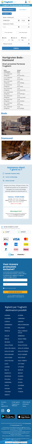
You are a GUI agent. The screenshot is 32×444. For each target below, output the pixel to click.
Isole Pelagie (9, 360)
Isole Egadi (8, 357)
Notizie (24, 406)
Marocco (8, 373)
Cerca (16, 48)
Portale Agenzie (16, 402)
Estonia (7, 328)
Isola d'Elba (9, 345)
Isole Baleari (9, 354)
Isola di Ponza (23, 351)
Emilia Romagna (23, 325)
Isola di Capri (9, 351)
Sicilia (7, 385)
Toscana (8, 392)
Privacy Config (9, 442)
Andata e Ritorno (8, 9)
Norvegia (8, 376)
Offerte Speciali (26, 402)
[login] (26, 2)
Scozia (20, 382)
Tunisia (20, 392)
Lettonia (21, 364)
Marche (20, 370)
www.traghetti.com (8, 2)
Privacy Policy (28, 423)
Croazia (20, 321)
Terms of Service (19, 296)
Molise (20, 373)
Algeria (20, 315)
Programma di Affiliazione (15, 404)
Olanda (20, 376)
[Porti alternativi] (3, 32)
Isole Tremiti (22, 360)
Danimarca (8, 325)
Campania (21, 318)
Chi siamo (3, 402)
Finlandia (21, 328)
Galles (7, 336)
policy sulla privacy (12, 288)
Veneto (7, 395)
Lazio (6, 364)
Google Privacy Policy (11, 296)
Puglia (20, 379)
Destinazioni (26, 404)
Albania (7, 315)
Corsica (7, 321)
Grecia (7, 339)
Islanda (20, 342)
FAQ (2, 404)
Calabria (8, 318)
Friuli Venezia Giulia (22, 332)
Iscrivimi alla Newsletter (15, 292)
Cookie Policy (23, 442)
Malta (7, 370)
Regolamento (4, 406)
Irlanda (7, 342)
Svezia (20, 388)
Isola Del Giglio (10, 348)
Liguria (7, 367)
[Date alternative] (17, 32)
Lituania (21, 367)
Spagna (7, 388)
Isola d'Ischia (22, 345)
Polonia (7, 379)
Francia (7, 331)
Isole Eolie (21, 357)
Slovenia (21, 385)
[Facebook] (8, 410)
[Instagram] (3, 410)
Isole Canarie (22, 354)
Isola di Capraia (23, 348)
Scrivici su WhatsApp (11, 177)
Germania (21, 336)
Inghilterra (22, 339)
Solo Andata (22, 9)
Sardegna (8, 382)
